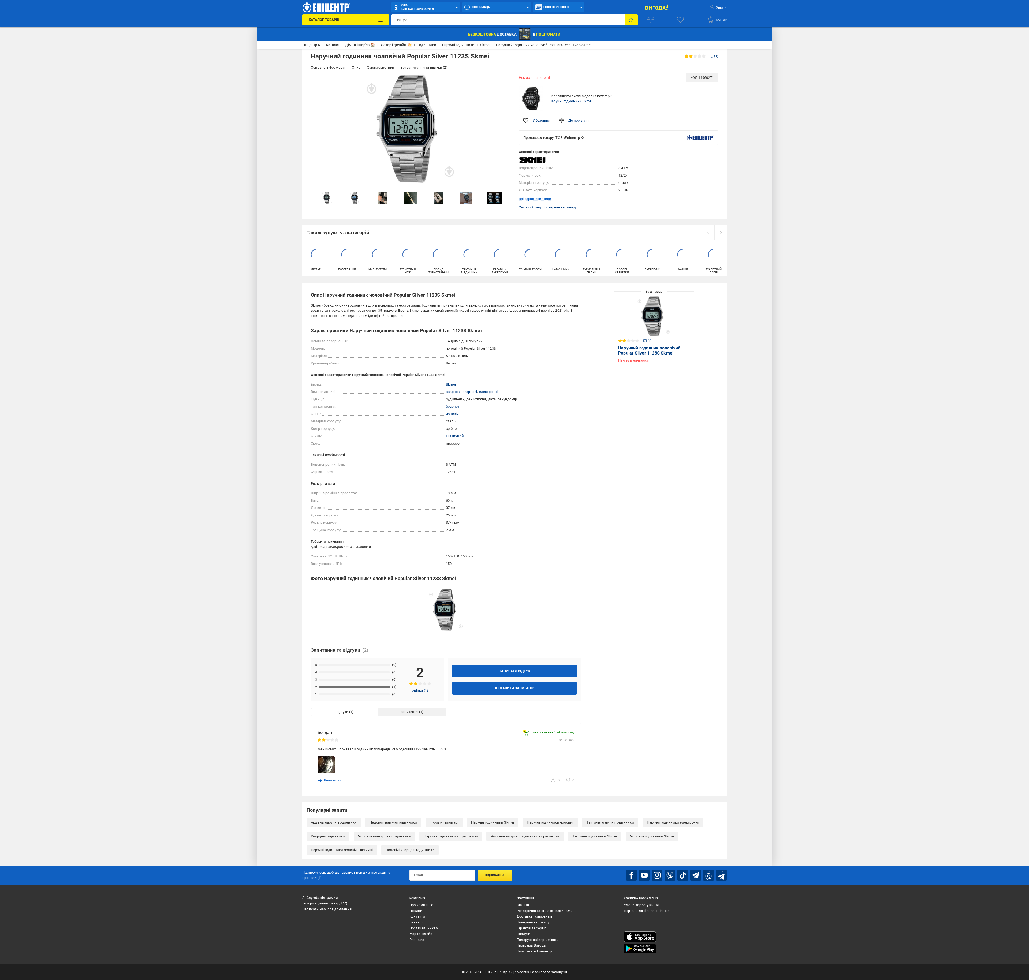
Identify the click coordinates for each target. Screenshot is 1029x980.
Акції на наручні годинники (334, 822)
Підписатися (495, 875)
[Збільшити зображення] (502, 81)
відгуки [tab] (342, 712)
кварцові (453, 392)
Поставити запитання (514, 688)
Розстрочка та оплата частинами (545, 911)
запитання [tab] (409, 712)
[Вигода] (656, 7)
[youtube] (644, 875)
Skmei (451, 384)
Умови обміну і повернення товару (547, 207)
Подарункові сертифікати (538, 940)
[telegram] (695, 875)
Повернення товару (533, 922)
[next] (720, 232)
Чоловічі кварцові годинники (410, 850)
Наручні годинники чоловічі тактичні (342, 850)
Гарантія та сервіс (532, 928)
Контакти (417, 916)
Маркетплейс (420, 934)
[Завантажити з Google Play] (640, 948)
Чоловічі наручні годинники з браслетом (525, 836)
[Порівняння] (650, 19)
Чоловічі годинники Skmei (652, 836)
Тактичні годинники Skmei (594, 836)
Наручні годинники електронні (673, 822)
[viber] (670, 875)
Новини (415, 911)
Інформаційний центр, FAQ (324, 903)
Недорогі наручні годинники (393, 822)
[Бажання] (680, 19)
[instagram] (657, 875)
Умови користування (641, 905)
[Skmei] (532, 160)
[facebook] (631, 875)
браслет (452, 406)
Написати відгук (514, 671)
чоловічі (453, 414)
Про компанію (421, 905)
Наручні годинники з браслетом (451, 836)
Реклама (416, 940)
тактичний (455, 436)
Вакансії (416, 922)
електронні (488, 392)
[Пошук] (631, 19)
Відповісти (332, 780)
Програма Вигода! (531, 945)
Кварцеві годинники (328, 836)
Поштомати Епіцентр (534, 951)
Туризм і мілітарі (444, 822)
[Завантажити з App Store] (640, 936)
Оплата (523, 905)
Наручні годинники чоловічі (550, 822)
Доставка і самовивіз (535, 916)
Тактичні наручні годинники (610, 822)
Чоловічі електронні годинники (384, 836)
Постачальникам (423, 928)
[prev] (708, 232)
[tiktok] (682, 875)
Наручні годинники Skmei (570, 101)
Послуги (523, 934)
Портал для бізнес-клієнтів (646, 911)
